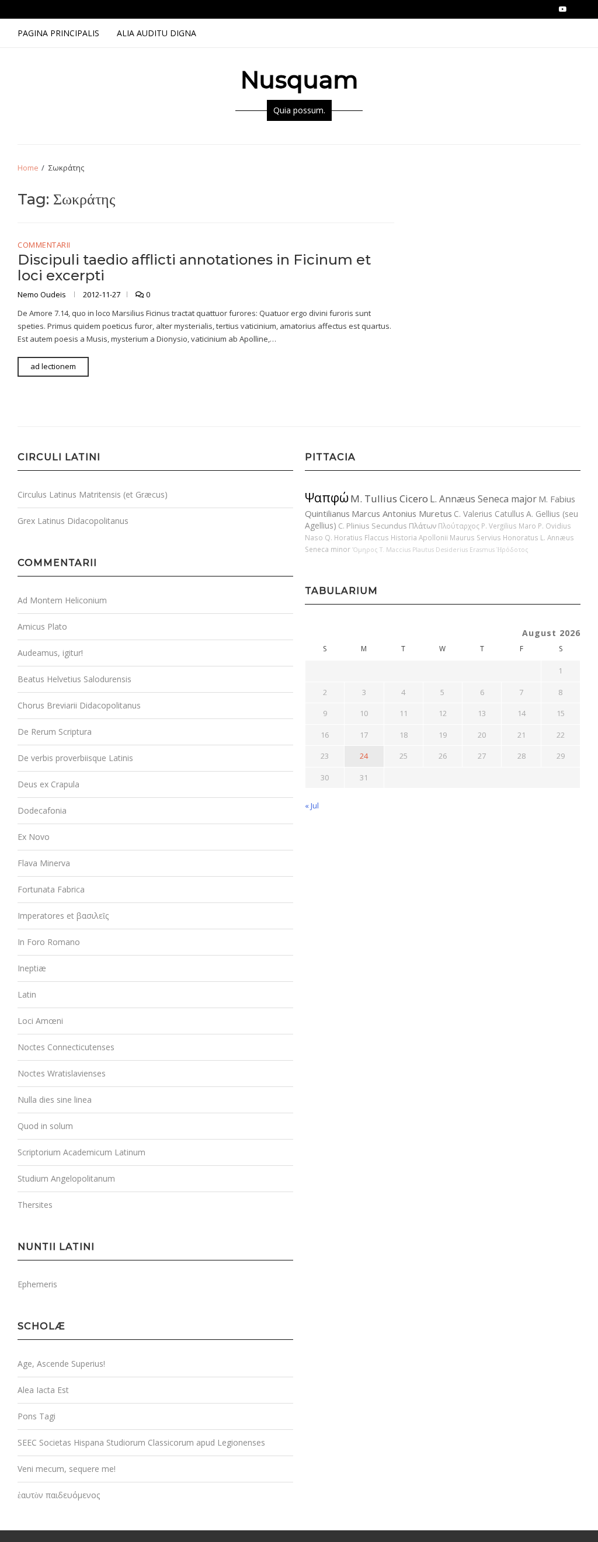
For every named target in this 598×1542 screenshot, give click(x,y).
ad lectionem (53, 366)
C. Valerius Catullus (489, 513)
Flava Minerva (44, 863)
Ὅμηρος (365, 550)
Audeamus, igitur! (50, 652)
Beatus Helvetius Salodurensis (74, 679)
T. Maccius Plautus (407, 550)
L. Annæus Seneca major (483, 498)
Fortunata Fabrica (51, 889)
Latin (27, 994)
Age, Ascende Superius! (61, 1363)
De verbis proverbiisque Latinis (75, 757)
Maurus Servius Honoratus (494, 537)
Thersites (35, 1204)
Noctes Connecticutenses (66, 1047)
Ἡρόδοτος (512, 550)
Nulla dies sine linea (55, 1099)
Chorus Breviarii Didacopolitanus (79, 705)
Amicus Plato (42, 626)
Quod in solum (45, 1125)
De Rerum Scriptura (55, 731)
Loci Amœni (40, 1020)
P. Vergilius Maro (508, 525)
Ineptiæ (32, 968)
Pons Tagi (36, 1416)
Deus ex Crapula (48, 784)
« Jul (312, 805)
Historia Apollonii (419, 537)
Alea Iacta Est (43, 1389)
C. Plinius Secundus (372, 525)
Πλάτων (422, 525)
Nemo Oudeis (43, 294)
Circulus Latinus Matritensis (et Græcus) (93, 494)
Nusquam (299, 79)
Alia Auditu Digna (156, 33)
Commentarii (44, 245)
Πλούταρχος (458, 525)
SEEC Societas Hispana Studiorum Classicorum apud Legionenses (141, 1442)
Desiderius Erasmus (465, 550)
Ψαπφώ (327, 497)
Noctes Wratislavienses (62, 1073)
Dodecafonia (42, 810)
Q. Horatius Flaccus (357, 537)
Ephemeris (37, 1284)
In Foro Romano (49, 941)
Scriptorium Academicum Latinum (81, 1152)
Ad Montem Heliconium (62, 600)
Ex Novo (34, 836)
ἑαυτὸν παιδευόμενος (59, 1495)
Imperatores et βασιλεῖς (63, 915)
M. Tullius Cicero (389, 498)
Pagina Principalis (58, 33)
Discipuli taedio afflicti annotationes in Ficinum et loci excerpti (194, 267)
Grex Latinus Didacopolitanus (73, 520)
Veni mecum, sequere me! (67, 1468)
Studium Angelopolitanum (66, 1178)
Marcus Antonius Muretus (402, 513)
